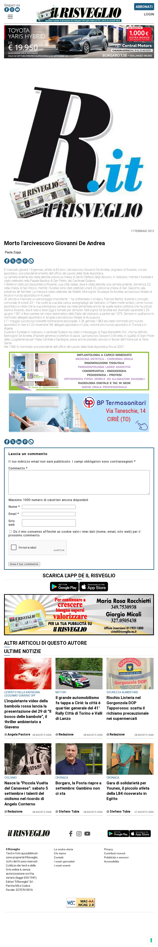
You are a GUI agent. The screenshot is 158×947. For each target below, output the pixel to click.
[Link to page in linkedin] (19, 261)
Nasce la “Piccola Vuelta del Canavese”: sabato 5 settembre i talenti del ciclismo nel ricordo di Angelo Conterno (26, 793)
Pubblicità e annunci (116, 857)
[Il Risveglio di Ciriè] (79, 13)
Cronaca (61, 777)
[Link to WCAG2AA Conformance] (79, 903)
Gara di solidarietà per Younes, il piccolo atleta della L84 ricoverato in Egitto (128, 791)
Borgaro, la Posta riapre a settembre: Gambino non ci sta (78, 788)
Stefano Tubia (69, 811)
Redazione (66, 734)
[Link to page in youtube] (17, 9)
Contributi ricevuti (114, 853)
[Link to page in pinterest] (25, 261)
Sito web (11, 523)
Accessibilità (111, 861)
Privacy (108, 849)
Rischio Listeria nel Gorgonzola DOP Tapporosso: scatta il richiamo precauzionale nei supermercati (128, 708)
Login (149, 14)
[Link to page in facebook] (6, 9)
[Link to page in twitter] (13, 261)
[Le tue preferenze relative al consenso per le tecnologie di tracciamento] (151, 940)
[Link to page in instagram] (12, 9)
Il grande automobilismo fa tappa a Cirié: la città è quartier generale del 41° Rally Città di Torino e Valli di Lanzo (78, 708)
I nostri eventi (62, 865)
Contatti (58, 857)
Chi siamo (60, 853)
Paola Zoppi (13, 252)
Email (13, 514)
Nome (14, 507)
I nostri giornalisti (64, 861)
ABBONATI (144, 7)
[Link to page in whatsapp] (31, 261)
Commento (18, 468)
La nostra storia (63, 849)
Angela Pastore (19, 734)
